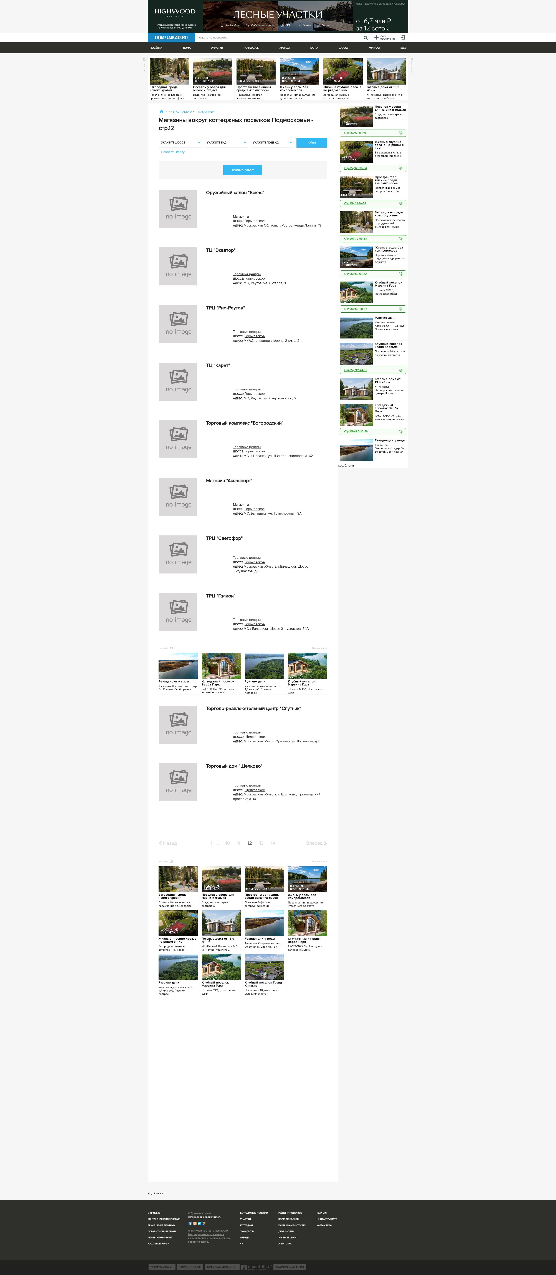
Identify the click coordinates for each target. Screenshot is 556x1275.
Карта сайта (324, 1225)
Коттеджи (246, 1225)
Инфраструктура (181, 111)
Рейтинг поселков (290, 1213)
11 (238, 843)
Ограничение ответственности (208, 1230)
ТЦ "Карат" (218, 365)
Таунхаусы (251, 48)
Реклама (144, 67)
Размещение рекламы (161, 1225)
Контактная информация (164, 1219)
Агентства (284, 1243)
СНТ (242, 1243)
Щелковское (255, 737)
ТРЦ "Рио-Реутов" (225, 308)
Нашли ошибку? (158, 1243)
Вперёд (315, 843)
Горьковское (255, 221)
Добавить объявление (162, 1231)
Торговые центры (247, 274)
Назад (169, 843)
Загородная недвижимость (204, 1217)
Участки (245, 1219)
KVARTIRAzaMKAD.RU (290, 1267)
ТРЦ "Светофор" (224, 538)
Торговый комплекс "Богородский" (244, 423)
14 (273, 843)
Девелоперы (286, 1231)
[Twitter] (199, 1223)
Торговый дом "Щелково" (234, 766)
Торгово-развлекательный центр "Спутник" (253, 709)
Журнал (322, 1213)
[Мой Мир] (204, 1223)
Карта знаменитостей (292, 1225)
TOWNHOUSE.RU (190, 1267)
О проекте (154, 1213)
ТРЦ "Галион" (220, 596)
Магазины (206, 111)
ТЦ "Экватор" (221, 250)
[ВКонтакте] (190, 1223)
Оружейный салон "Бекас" (235, 193)
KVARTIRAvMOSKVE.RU (222, 1267)
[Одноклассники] (195, 1223)
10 (227, 843)
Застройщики (287, 1237)
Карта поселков (288, 1219)
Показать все (411, 65)
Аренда (244, 1237)
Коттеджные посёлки (254, 1213)
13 (261, 843)
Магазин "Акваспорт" (229, 481)
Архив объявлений (160, 1237)
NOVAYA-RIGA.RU (162, 1267)
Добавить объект (243, 170)
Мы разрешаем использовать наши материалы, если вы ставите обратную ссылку (209, 1238)
